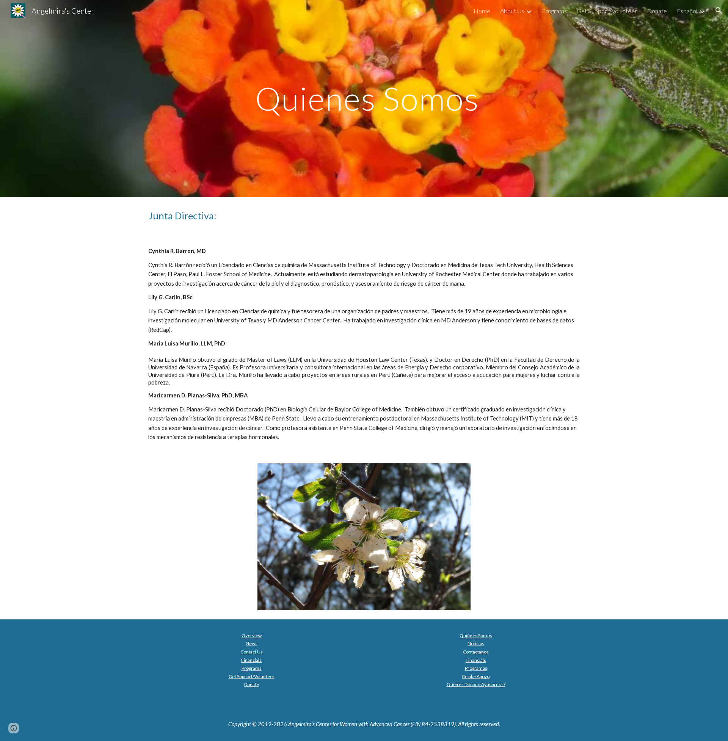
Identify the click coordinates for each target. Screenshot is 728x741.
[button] (719, 11)
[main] (364, 98)
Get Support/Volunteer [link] (607, 10)
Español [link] (687, 10)
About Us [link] (512, 10)
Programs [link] (554, 10)
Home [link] (482, 10)
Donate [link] (657, 10)
